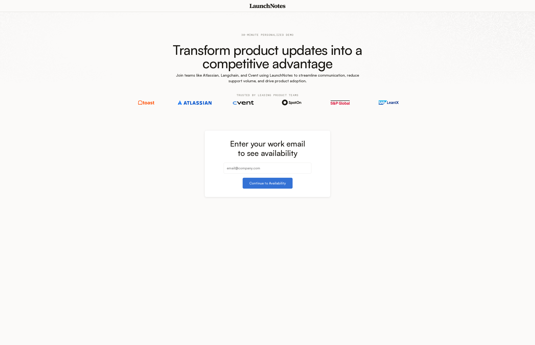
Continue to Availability (267, 183)
